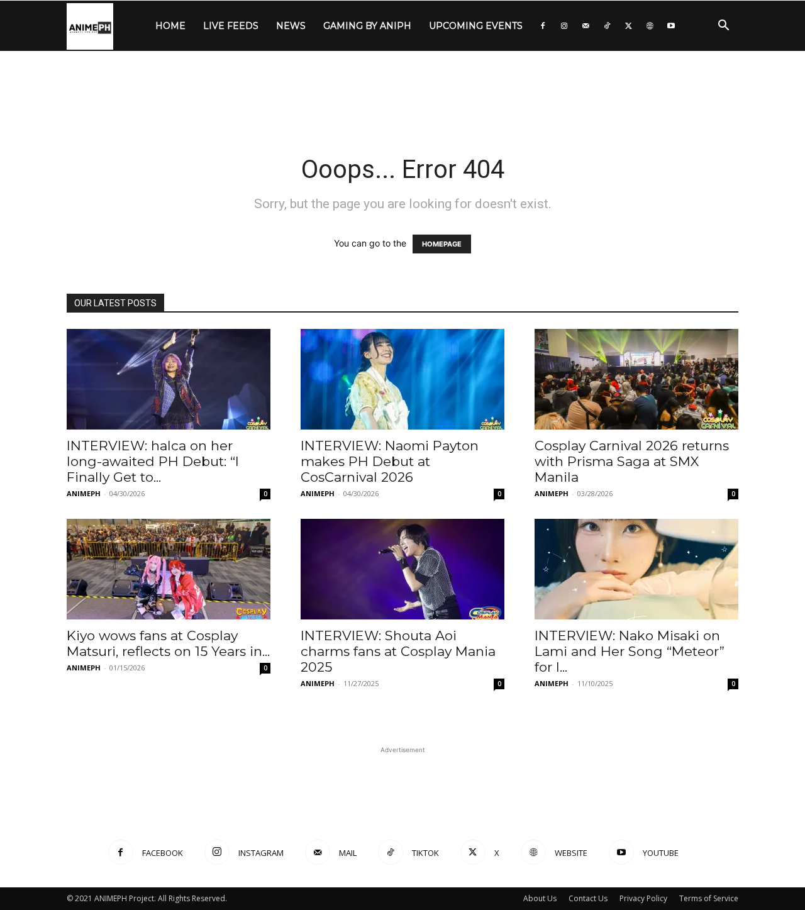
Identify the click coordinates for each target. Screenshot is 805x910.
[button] (723, 27)
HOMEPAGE (442, 244)
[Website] (649, 26)
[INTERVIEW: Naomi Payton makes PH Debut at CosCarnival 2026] (402, 379)
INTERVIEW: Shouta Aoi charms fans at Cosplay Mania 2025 (398, 651)
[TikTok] (606, 26)
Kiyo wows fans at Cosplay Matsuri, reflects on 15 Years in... (168, 643)
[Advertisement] (402, 94)
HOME (170, 25)
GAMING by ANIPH (367, 25)
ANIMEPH (84, 493)
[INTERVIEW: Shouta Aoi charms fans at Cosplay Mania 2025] (402, 569)
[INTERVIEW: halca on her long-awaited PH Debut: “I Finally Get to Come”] (168, 379)
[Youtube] (671, 26)
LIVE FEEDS (230, 25)
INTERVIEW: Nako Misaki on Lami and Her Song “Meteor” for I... (629, 651)
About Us (540, 898)
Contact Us (588, 898)
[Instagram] (564, 26)
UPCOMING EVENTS (476, 25)
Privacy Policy (643, 898)
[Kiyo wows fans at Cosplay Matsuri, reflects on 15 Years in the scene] (168, 569)
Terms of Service (708, 898)
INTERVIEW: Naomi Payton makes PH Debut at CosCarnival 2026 (390, 461)
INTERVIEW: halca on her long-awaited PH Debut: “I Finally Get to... (153, 461)
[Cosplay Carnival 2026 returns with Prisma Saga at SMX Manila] (636, 379)
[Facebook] (542, 26)
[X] (628, 26)
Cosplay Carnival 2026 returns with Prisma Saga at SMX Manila (632, 461)
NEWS (291, 25)
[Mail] (585, 26)
